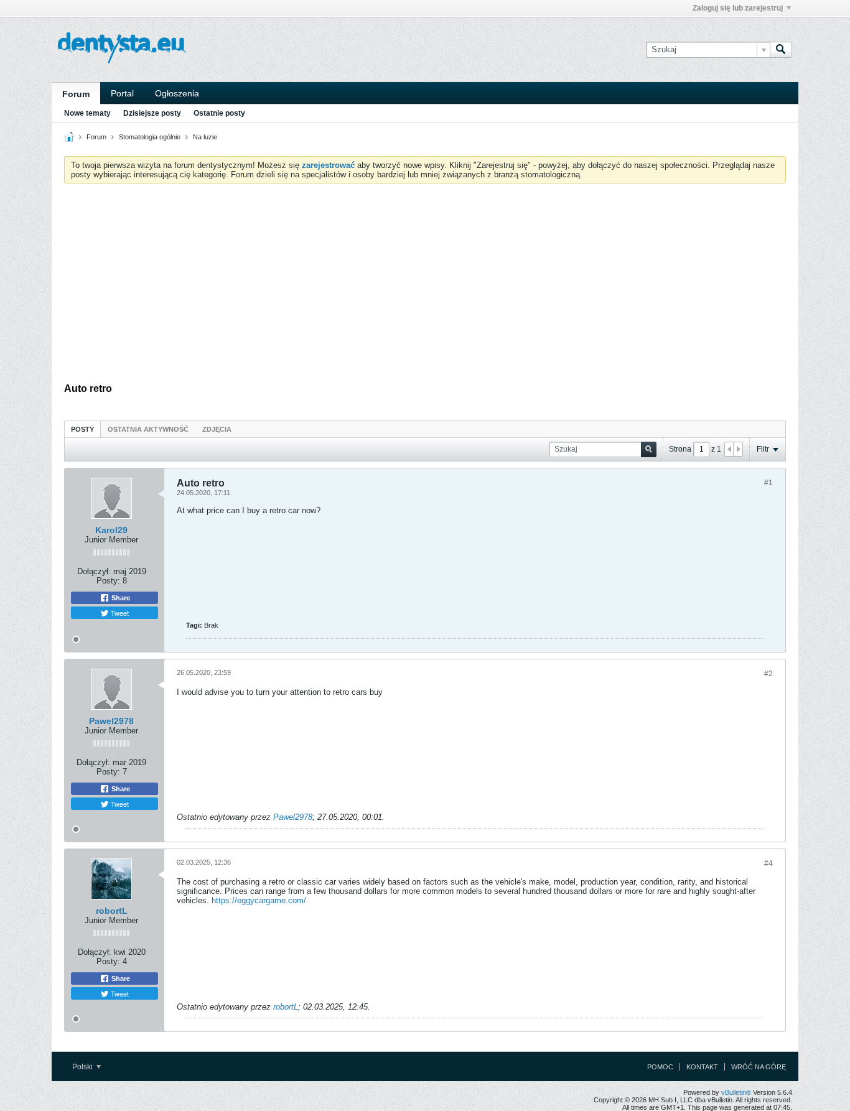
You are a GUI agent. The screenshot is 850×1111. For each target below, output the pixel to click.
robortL (112, 911)
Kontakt (702, 1067)
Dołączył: (94, 571)
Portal (122, 93)
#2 (768, 673)
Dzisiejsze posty (152, 113)
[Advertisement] (425, 286)
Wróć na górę (758, 1067)
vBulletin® (736, 1092)
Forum (76, 94)
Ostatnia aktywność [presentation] (148, 429)
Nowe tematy (87, 113)
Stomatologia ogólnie (149, 137)
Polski (83, 1066)
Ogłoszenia (177, 93)
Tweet (119, 613)
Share (120, 598)
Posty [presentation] (82, 429)
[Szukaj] (781, 50)
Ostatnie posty (219, 113)
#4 (768, 863)
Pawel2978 (111, 721)
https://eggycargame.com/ (259, 900)
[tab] (82, 429)
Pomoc (660, 1067)
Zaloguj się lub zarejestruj (738, 8)
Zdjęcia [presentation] (216, 429)
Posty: (108, 580)
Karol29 (111, 530)
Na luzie (205, 137)
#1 (768, 482)
